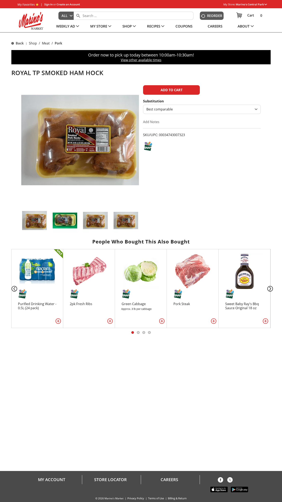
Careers (169, 479)
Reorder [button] (214, 15)
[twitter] (230, 480)
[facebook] (220, 480)
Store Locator (110, 479)
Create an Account (68, 4)
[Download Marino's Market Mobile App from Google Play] (239, 489)
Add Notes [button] (151, 122)
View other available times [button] (141, 60)
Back (19, 43)
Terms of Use (156, 498)
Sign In (48, 4)
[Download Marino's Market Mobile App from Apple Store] (219, 489)
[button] (251, 4)
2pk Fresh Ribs (81, 304)
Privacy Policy (135, 498)
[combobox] (66, 16)
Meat (46, 43)
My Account (51, 479)
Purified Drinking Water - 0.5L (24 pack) (37, 306)
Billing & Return (177, 498)
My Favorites (26, 4)
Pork (58, 43)
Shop (33, 43)
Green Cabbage (134, 304)
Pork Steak (181, 304)
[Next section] (271, 288)
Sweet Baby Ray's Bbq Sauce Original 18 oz (242, 306)
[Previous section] (11, 288)
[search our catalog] (78, 16)
